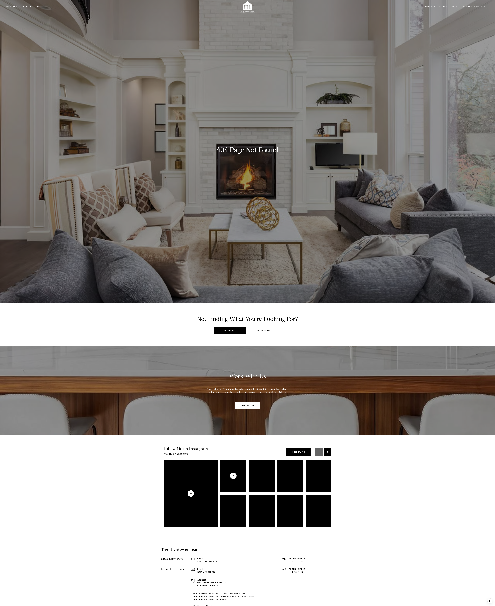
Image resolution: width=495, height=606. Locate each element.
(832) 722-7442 (296, 572)
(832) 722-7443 (296, 561)
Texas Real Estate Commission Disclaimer (209, 600)
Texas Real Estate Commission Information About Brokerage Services (222, 597)
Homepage (230, 330)
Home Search (265, 330)
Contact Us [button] (247, 406)
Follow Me (298, 452)
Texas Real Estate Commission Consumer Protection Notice (218, 594)
